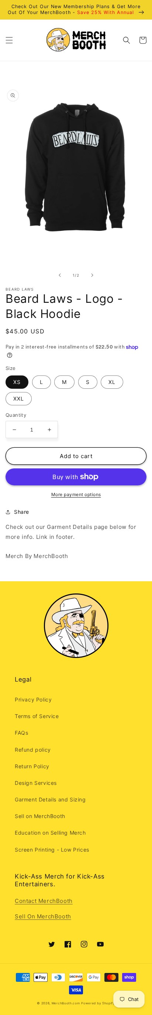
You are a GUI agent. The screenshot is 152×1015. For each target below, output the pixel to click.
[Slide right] (92, 275)
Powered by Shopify (98, 1003)
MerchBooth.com (66, 1003)
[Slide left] (60, 275)
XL (111, 382)
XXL (18, 398)
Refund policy (33, 749)
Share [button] (21, 512)
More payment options (76, 494)
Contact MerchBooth (44, 900)
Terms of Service (37, 716)
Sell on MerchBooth (40, 816)
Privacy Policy (33, 699)
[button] (9, 40)
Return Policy (32, 766)
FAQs (21, 733)
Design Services (36, 783)
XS (17, 382)
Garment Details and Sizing (50, 799)
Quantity (16, 415)
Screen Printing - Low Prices (52, 849)
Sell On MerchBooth (43, 916)
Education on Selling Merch (50, 832)
